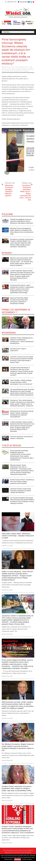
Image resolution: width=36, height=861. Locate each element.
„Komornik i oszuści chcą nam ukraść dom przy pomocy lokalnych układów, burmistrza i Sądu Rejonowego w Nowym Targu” (21, 359)
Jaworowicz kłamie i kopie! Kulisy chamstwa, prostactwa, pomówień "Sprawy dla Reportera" (20, 490)
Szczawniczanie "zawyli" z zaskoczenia (18, 350)
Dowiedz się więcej (27, 859)
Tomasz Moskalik (14, 71)
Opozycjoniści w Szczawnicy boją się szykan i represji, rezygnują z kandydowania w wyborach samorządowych (21, 414)
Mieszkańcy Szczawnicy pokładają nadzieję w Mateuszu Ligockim (9, 190)
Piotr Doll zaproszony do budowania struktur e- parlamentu (21, 437)
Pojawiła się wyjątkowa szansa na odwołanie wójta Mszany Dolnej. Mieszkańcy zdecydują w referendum (21, 221)
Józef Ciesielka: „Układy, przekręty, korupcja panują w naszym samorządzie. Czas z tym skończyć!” (21, 382)
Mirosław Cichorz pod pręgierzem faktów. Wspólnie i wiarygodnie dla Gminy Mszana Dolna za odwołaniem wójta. (21, 231)
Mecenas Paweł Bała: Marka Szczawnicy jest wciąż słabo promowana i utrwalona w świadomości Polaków (19, 300)
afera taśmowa (6, 69)
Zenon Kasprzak (24, 71)
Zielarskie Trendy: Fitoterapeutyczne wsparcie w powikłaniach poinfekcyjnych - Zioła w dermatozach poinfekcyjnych (22, 340)
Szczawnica (30, 69)
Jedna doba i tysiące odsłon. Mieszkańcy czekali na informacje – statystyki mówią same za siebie (18, 535)
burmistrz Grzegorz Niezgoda (18, 69)
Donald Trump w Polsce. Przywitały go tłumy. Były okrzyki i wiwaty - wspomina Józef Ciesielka (22, 481)
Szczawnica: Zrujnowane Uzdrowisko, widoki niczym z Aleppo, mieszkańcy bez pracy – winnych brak (25, 192)
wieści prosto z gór (23, 67)
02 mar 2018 (10, 67)
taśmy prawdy (5, 71)
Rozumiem (17, 859)
